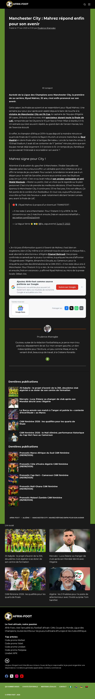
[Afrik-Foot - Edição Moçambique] (81, 687)
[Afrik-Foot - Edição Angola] (86, 687)
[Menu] (89, 4)
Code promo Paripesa (15, 650)
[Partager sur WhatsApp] (76, 308)
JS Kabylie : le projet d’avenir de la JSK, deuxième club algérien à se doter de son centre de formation (24, 559)
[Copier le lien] (81, 308)
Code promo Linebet (15, 647)
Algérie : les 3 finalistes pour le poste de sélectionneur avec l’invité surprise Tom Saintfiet (68, 597)
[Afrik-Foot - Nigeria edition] (70, 687)
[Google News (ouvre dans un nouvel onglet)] (20, 310)
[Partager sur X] (71, 308)
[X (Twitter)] (11, 676)
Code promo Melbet (15, 640)
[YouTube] (21, 676)
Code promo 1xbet (14, 643)
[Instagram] (16, 676)
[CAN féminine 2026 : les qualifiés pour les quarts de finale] (25, 578)
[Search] (85, 4)
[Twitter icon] (47, 359)
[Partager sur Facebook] (67, 308)
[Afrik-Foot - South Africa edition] (76, 687)
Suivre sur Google (67, 287)
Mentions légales (48, 687)
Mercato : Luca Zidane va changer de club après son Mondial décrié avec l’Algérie (67, 559)
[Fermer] (82, 287)
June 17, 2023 (63, 224)
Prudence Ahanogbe (46, 28)
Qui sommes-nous (12, 687)
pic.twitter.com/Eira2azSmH (26, 217)
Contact (62, 687)
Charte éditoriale (30, 687)
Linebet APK (11, 653)
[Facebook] (6, 676)
